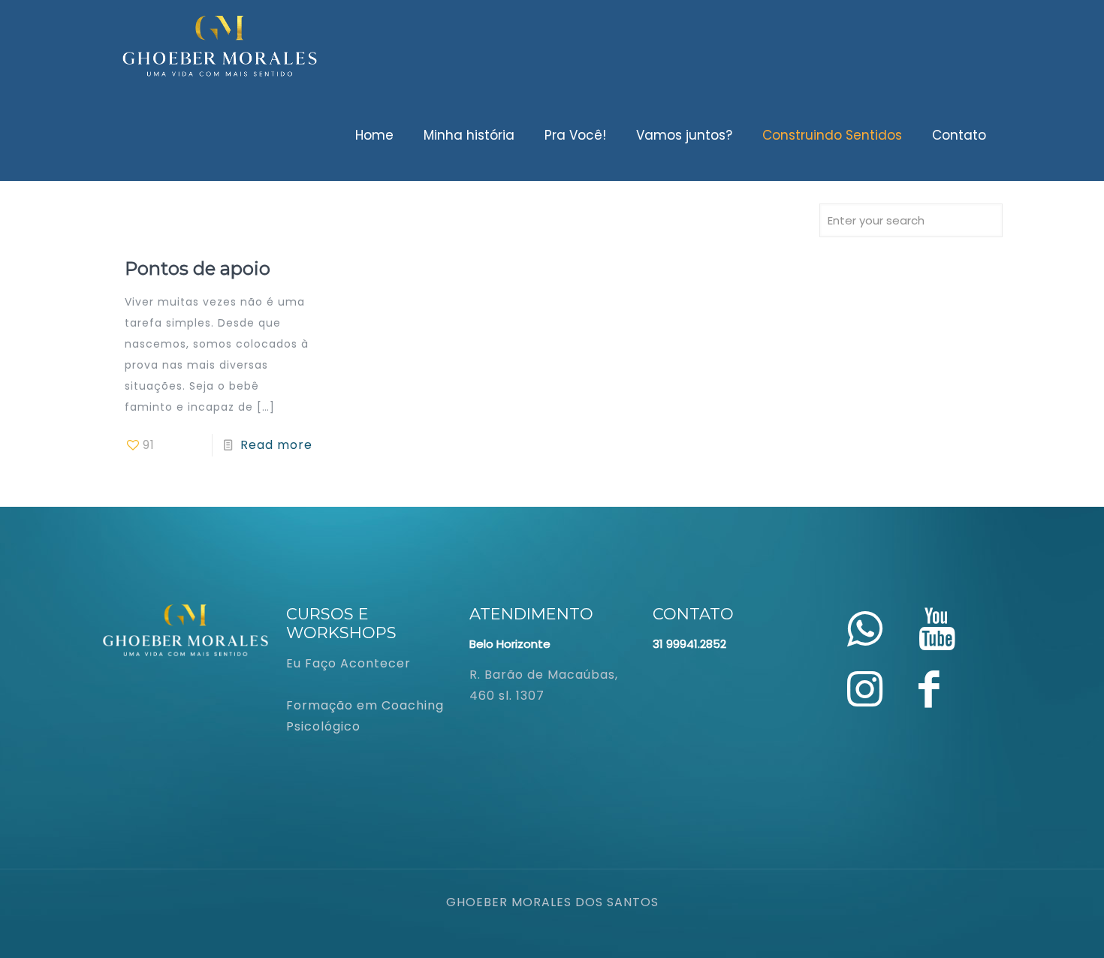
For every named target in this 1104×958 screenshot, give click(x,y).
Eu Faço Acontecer (348, 663)
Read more (276, 444)
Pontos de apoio (197, 268)
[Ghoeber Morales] (220, 45)
